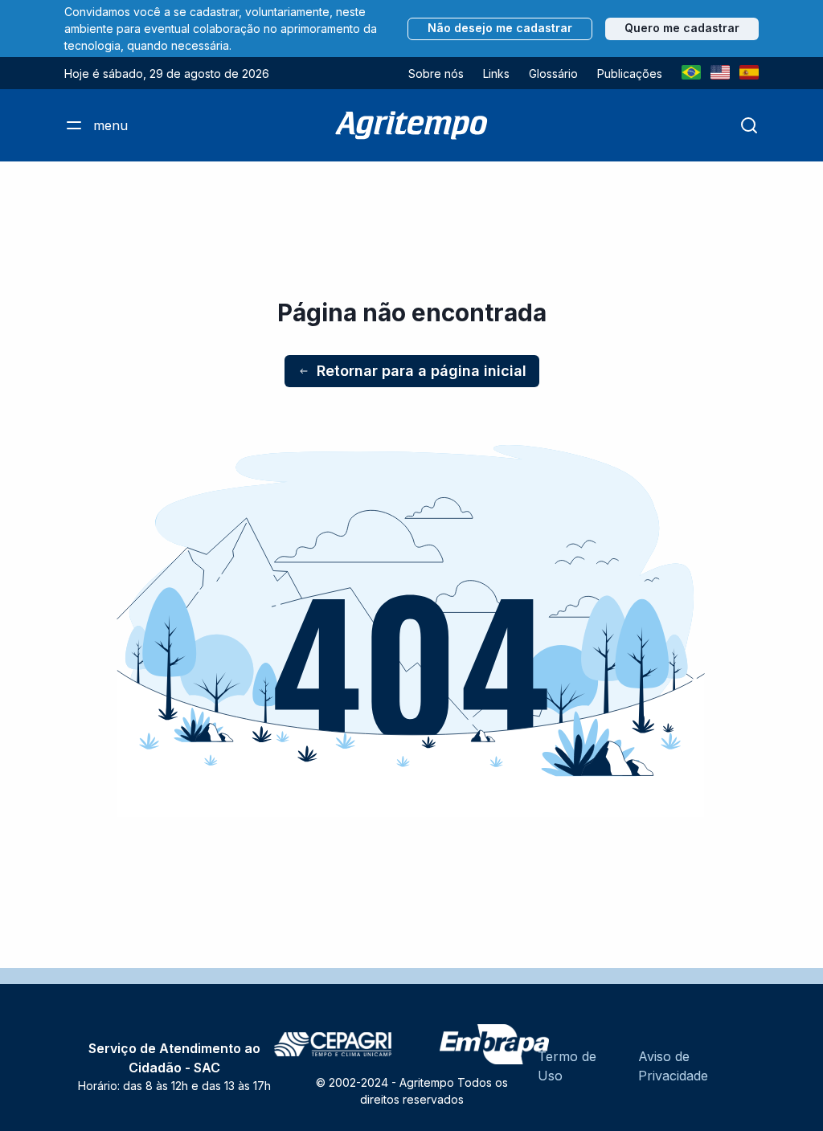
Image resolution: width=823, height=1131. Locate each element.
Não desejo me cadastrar (500, 28)
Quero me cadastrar (681, 28)
